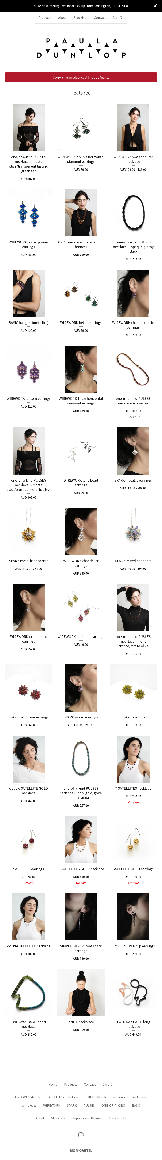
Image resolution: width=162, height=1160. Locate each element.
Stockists (80, 17)
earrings (119, 1097)
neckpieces (140, 1097)
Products (44, 17)
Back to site (117, 1118)
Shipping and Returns (87, 1118)
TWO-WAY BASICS (27, 1097)
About (62, 17)
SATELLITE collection (62, 1097)
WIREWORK (51, 1105)
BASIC (136, 1105)
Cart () (118, 17)
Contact (100, 17)
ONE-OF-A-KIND (113, 1105)
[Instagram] (81, 1135)
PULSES (89, 1105)
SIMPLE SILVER (95, 1097)
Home (53, 1084)
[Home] (81, 48)
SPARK (72, 1105)
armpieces (29, 1105)
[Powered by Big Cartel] (81, 1151)
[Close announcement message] (155, 6)
